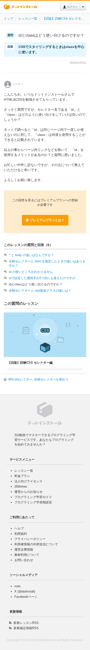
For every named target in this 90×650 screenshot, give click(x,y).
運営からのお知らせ (28, 492)
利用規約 (20, 533)
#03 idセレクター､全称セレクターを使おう (38, 379)
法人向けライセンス (28, 481)
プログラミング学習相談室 (33, 502)
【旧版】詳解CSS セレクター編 (64, 18)
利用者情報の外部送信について (36, 544)
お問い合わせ (23, 560)
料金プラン (22, 476)
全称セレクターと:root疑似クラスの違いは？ (40, 290)
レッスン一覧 (27, 18)
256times (20, 486)
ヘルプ (19, 528)
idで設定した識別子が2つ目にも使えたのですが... (43, 278)
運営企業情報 (23, 549)
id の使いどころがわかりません (31, 272)
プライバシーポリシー (30, 539)
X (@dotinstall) (24, 591)
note (17, 586)
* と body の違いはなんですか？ (31, 255)
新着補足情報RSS (26, 628)
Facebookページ (25, 596)
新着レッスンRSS (26, 623)
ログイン (72, 6)
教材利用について (26, 555)
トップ (8, 18)
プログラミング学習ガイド (33, 497)
